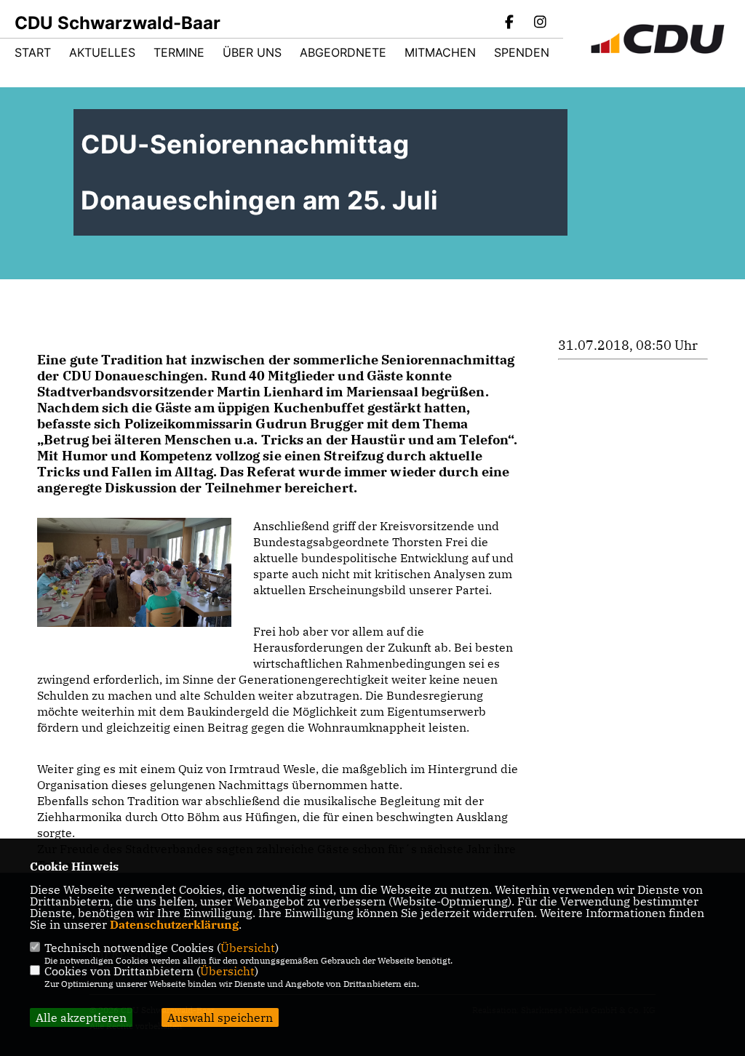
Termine (179, 52)
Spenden (521, 52)
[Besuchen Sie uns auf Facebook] (510, 23)
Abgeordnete (343, 52)
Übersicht (247, 947)
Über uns (252, 52)
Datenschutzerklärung (174, 924)
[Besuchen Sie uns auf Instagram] (540, 23)
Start (33, 52)
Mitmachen (440, 52)
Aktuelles (102, 52)
